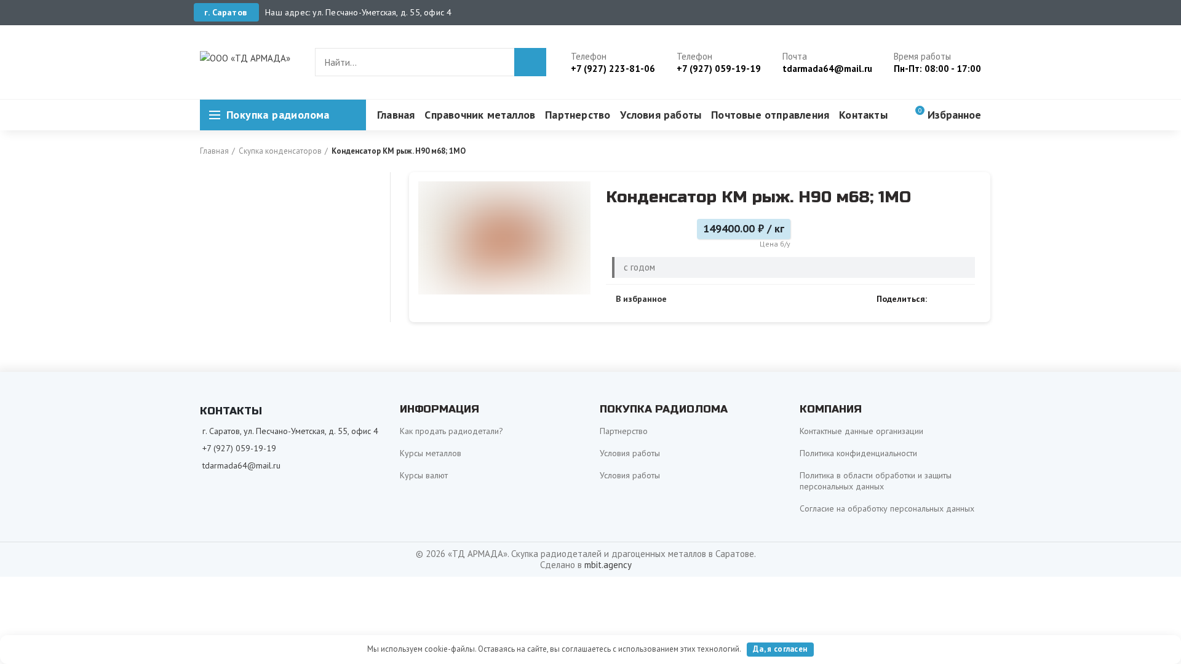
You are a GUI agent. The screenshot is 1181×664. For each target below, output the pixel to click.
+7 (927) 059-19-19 (239, 448)
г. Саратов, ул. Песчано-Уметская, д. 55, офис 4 (290, 431)
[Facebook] (939, 299)
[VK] (954, 299)
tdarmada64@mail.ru (241, 465)
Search (530, 62)
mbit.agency (608, 565)
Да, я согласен (780, 649)
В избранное (641, 298)
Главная (214, 151)
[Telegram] (968, 299)
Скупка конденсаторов (280, 151)
